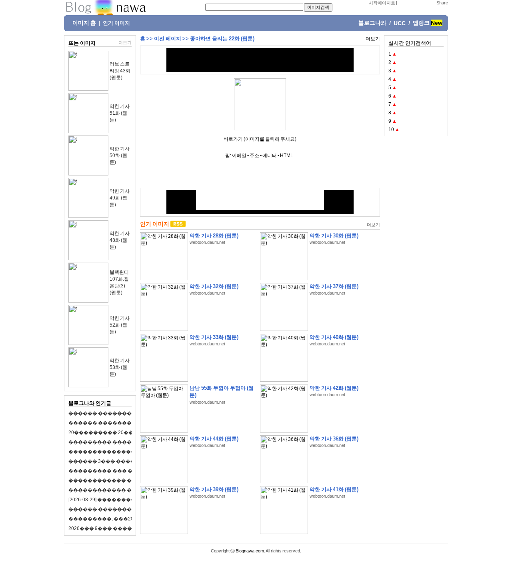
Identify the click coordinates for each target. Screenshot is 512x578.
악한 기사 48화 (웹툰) (120, 240)
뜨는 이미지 (82, 43)
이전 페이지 (167, 39)
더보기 (125, 42)
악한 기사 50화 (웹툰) (120, 155)
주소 (254, 155)
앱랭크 (421, 23)
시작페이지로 (382, 2)
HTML (286, 155)
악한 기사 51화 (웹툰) (120, 113)
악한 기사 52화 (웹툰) (120, 325)
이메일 (239, 155)
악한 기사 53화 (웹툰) (120, 367)
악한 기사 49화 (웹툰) (120, 197)
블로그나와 (372, 23)
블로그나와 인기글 (89, 403)
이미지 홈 (84, 23)
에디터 (269, 155)
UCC (400, 23)
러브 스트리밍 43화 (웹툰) (120, 70)
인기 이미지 (116, 23)
